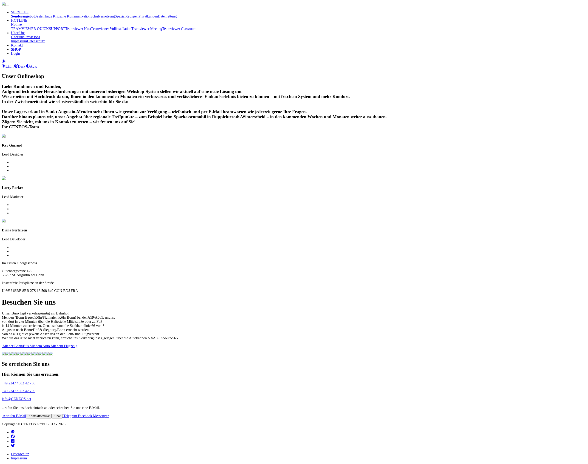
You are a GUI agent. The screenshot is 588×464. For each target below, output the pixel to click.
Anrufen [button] (8, 416)
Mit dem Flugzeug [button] (63, 346)
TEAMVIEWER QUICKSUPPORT (38, 29)
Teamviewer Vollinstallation (111, 29)
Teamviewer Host (78, 29)
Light (10, 66)
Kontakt (17, 45)
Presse (29, 37)
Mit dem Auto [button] (39, 346)
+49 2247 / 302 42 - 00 (18, 383)
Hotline (16, 24)
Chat (57, 416)
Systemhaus (44, 16)
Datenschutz (36, 41)
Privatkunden (148, 16)
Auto (33, 66)
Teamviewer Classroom (179, 29)
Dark (22, 66)
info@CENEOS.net (16, 399)
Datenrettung (167, 16)
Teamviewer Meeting (146, 29)
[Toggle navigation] (7, 5)
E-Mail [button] (20, 416)
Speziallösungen (127, 16)
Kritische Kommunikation (71, 16)
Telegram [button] (69, 416)
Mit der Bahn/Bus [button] (15, 346)
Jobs (37, 37)
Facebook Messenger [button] (93, 416)
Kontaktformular (39, 416)
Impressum (19, 41)
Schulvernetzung (102, 16)
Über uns (17, 37)
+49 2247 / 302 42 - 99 (18, 391)
